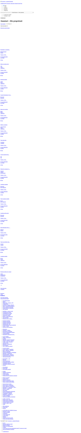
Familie (4, 371)
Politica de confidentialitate (8, 426)
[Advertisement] (40, 38)
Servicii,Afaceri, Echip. (7, 383)
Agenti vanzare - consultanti (8, 349)
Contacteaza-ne (6, 431)
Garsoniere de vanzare (7, 312)
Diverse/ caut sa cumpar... (7, 318)
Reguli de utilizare (6, 425)
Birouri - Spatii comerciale (8, 316)
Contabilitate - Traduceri (7, 393)
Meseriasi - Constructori (7, 344)
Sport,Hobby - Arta (6, 358)
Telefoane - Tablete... (7, 330)
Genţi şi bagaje (5, 378)
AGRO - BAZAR (6, 398)
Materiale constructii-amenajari (8, 339)
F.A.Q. (4, 422)
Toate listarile (2, 23)
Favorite (8, 3)
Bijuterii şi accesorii (6, 379)
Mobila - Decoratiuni (7, 337)
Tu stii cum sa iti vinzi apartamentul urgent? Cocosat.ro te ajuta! (15, 428)
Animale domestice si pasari (8, 402)
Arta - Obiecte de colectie (7, 346)
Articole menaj (5, 342)
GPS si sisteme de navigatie (8, 307)
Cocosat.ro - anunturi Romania (13, 420)
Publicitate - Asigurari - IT (8, 394)
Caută (5, 6)
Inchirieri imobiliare (6, 320)
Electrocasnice (5, 345)
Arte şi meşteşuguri (6, 360)
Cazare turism (5, 415)
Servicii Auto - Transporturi (8, 385)
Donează (5, 9)
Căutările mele (3, 3)
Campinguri (5, 413)
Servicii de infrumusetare (7, 392)
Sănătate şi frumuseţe (7, 372)
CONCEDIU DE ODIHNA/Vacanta (10, 410)
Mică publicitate (6, 406)
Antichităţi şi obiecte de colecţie (9, 364)
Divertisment (5, 367)
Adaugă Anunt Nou (18, 3)
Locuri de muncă (6, 348)
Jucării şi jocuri (5, 373)
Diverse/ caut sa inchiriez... (8, 327)
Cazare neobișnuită (6, 414)
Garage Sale (5, 407)
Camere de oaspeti (6, 412)
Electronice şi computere (7, 331)
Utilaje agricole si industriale (8, 308)
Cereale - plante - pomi (7, 403)
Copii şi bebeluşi (6, 374)
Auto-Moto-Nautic (6, 300)
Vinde (5, 5)
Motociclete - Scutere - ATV (8, 302)
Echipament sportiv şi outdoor (8, 361)
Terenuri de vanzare (6, 315)
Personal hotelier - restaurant (8, 354)
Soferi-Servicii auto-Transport (8, 355)
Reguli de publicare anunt (7, 424)
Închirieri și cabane (6, 411)
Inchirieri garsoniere (6, 321)
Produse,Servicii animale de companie (10, 375)
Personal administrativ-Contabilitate (9, 352)
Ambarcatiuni (5, 303)
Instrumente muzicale (7, 363)
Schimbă (5, 7)
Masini (4, 301)
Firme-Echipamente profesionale (9, 391)
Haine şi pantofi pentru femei (8, 380)
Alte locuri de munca (7, 356)
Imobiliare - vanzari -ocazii (8, 311)
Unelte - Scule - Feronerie (8, 341)
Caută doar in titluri (7, 14)
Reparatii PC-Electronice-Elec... (9, 334)
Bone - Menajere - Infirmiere (8, 350)
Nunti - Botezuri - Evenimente (8, 386)
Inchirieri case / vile (6, 323)
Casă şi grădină (6, 336)
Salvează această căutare (5, 28)
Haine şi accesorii (6, 377)
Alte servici (5, 390)
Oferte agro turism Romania (8, 418)
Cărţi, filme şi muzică (7, 369)
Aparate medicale (6, 333)
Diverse (4, 365)
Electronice (5, 329)
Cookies (4, 427)
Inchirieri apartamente (7, 322)
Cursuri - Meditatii (6, 395)
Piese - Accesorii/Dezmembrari (8, 306)
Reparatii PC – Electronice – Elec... (9, 387)
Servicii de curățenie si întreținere (9, 396)
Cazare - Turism (6, 326)
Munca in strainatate (6, 351)
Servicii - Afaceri (6, 389)
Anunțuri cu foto (7, 15)
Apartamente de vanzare (7, 313)
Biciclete (4, 359)
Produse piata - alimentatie (8, 399)
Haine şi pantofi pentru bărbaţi (8, 381)
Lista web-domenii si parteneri (8, 429)
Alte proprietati (5, 317)
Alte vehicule (5, 309)
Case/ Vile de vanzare (7, 314)
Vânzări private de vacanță (8, 417)
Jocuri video (5, 368)
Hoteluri (4, 416)
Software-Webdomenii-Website (9, 332)
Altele (4, 404)
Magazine (6, 10)
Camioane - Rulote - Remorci (8, 304)
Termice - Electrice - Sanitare (8, 340)
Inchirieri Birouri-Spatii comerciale (9, 325)
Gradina (4, 338)
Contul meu (12, 3)
